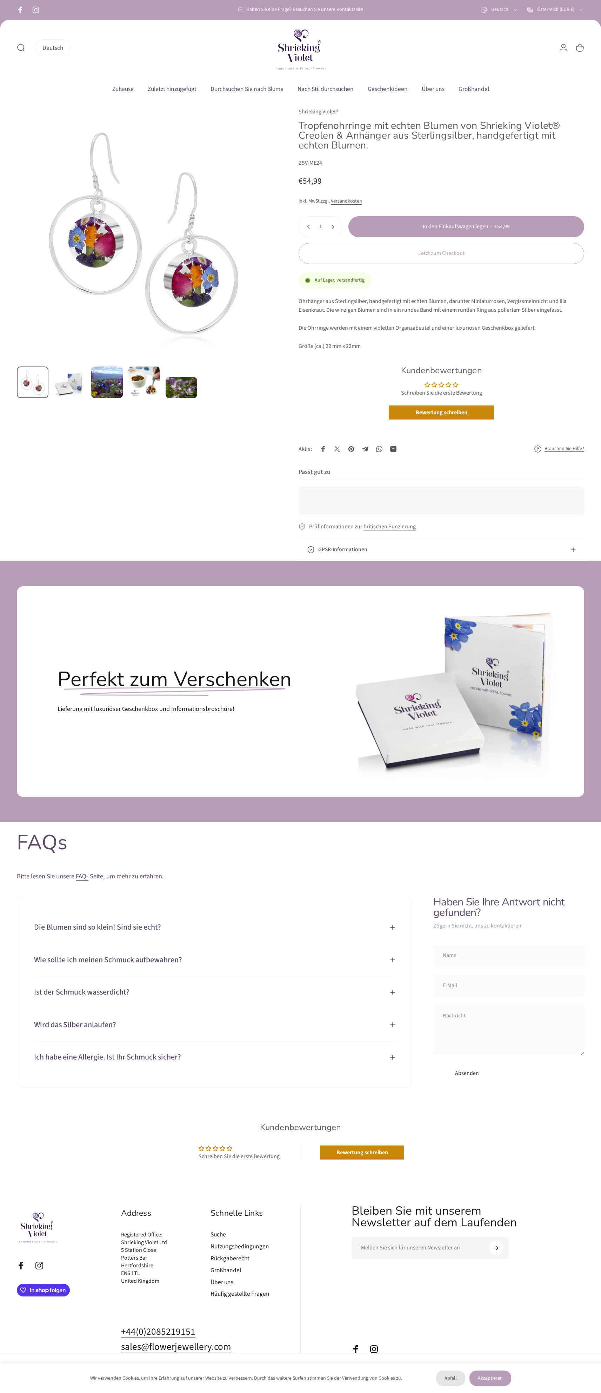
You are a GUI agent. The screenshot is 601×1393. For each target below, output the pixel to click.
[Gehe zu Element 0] (32, 382)
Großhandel (226, 1270)
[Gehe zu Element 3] (107, 382)
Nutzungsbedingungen (240, 1246)
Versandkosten (346, 201)
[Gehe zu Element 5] (181, 387)
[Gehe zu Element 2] (70, 384)
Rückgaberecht (230, 1258)
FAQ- (82, 876)
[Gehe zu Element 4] (144, 382)
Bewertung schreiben (441, 412)
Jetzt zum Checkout (441, 253)
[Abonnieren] (496, 1248)
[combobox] (499, 10)
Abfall (451, 1378)
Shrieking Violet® (319, 111)
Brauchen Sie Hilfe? (564, 449)
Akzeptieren (490, 1378)
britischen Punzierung (389, 526)
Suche (218, 1235)
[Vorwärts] (252, 249)
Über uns (222, 1282)
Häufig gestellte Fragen (240, 1294)
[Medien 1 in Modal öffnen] (143, 234)
